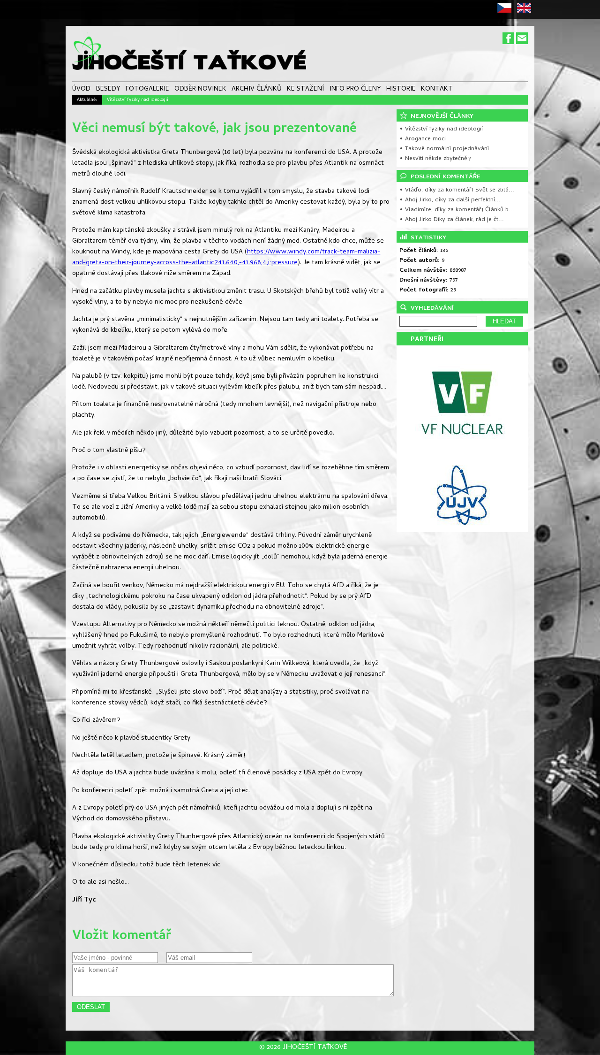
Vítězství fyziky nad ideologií (137, 100)
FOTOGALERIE (147, 89)
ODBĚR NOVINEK (200, 89)
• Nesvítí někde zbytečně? (435, 159)
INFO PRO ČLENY (355, 89)
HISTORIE (401, 89)
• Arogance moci (422, 139)
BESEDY (108, 89)
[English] (525, 11)
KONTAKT (437, 89)
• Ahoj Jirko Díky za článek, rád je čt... (451, 220)
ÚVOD (81, 89)
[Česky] (506, 11)
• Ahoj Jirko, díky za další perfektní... (450, 200)
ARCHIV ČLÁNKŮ (257, 89)
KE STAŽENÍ (305, 89)
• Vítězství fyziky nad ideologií (441, 129)
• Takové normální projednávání (444, 149)
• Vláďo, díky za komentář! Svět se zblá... (456, 190)
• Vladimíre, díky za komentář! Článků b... (456, 210)
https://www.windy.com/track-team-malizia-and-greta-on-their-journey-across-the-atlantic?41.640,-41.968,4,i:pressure (226, 257)
